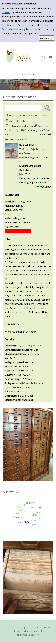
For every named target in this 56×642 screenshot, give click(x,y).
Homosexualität (13, 387)
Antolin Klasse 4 (34, 383)
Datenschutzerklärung (13, 29)
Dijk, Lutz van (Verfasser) (29, 345)
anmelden (30, 74)
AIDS (22, 383)
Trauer (26, 387)
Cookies (6, 12)
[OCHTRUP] (17, 56)
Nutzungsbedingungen (28, 634)
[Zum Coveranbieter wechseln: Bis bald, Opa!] (11, 150)
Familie (26, 366)
